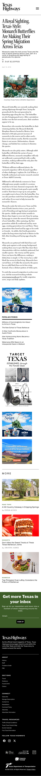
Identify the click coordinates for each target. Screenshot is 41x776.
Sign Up (20, 622)
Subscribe (5, 697)
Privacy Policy (31, 769)
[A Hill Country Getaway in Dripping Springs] (20, 500)
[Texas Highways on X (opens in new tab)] (14, 741)
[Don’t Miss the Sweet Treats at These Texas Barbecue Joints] (20, 536)
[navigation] (37, 8)
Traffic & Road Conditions (9, 722)
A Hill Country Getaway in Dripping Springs (20, 507)
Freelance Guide (6, 665)
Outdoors (5, 681)
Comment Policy (7, 707)
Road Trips (6, 504)
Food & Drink (6, 684)
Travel (4, 678)
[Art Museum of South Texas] (17, 409)
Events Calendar (7, 728)
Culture (4, 686)
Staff (3, 663)
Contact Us (5, 702)
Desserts (6, 540)
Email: (5, 616)
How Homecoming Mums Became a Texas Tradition (15, 338)
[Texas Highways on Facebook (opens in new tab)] (4, 741)
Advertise (5, 710)
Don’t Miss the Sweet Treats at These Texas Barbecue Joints (18, 543)
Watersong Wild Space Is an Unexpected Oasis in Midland (13, 343)
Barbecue (6, 577)
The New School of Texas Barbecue (15, 328)
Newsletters (5, 704)
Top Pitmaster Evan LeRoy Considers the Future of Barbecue (19, 581)
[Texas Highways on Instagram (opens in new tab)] (9, 741)
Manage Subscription (8, 699)
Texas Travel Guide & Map (9, 725)
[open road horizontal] (17, 463)
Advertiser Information (8, 712)
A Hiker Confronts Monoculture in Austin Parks (15, 332)
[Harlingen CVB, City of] (17, 312)
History (4, 660)
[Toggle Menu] (37, 8)
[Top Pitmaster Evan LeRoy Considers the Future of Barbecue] (20, 573)
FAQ (3, 668)
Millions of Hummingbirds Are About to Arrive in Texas (16, 323)
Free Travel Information (9, 730)
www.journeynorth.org (10, 277)
